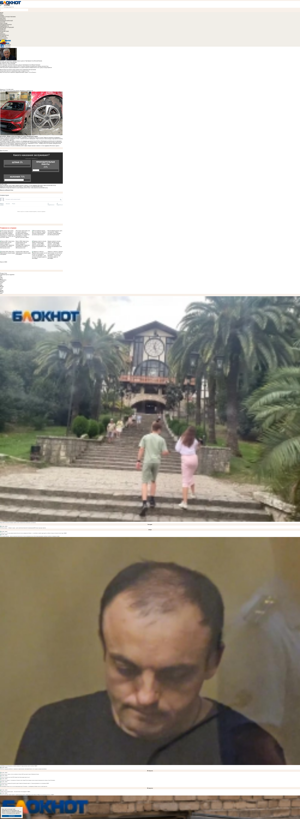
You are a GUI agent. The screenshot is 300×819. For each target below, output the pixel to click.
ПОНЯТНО (12, 816)
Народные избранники (5, 47)
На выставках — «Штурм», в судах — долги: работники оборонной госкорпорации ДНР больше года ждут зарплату (24, 527)
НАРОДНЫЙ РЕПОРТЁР (6, 24)
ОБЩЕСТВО (3, 28)
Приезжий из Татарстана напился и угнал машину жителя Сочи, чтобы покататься (19, 187)
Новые (2, 203)
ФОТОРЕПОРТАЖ (4, 35)
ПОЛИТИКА (3, 30)
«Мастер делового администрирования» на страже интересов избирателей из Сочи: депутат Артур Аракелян (26, 67)
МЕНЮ (1, 12)
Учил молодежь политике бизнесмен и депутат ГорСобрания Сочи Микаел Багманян (20, 64)
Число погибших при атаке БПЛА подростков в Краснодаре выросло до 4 (16, 777)
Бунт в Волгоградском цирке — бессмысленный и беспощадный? (14, 791)
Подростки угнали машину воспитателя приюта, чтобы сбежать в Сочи (17, 186)
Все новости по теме (5, 63)
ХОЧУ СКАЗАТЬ (4, 38)
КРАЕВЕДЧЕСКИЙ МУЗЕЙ (6, 20)
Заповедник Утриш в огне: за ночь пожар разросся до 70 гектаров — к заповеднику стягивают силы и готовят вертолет (24, 786)
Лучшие (8, 203)
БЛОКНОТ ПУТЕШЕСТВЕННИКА (8, 16)
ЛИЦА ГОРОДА (3, 23)
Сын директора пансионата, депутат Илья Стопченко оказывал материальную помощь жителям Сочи (24, 66)
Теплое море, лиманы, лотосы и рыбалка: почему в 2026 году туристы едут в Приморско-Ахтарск (20, 774)
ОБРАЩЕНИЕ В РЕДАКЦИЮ (7, 27)
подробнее (11, 274)
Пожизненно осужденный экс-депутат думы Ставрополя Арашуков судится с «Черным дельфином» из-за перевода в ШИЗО (25, 783)
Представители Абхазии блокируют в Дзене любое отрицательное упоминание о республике (18, 522)
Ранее (13, 203)
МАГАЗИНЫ (7, 46)
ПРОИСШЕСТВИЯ (4, 31)
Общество (2, 89)
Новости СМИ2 (3, 262)
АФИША (2, 15)
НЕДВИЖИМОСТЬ (4, 26)
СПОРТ (1, 32)
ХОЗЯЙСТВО (3, 36)
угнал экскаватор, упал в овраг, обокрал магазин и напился (26, 145)
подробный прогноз (4, 274)
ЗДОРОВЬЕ (3, 18)
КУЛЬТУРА (2, 22)
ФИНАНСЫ (2, 34)
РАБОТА (9, 40)
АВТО (1, 14)
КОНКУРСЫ (3, 19)
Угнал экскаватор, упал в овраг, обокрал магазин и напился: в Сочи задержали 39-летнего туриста (23, 185)
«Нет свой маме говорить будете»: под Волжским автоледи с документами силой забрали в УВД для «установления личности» (26, 794)
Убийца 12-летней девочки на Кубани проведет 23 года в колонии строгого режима (18, 765)
